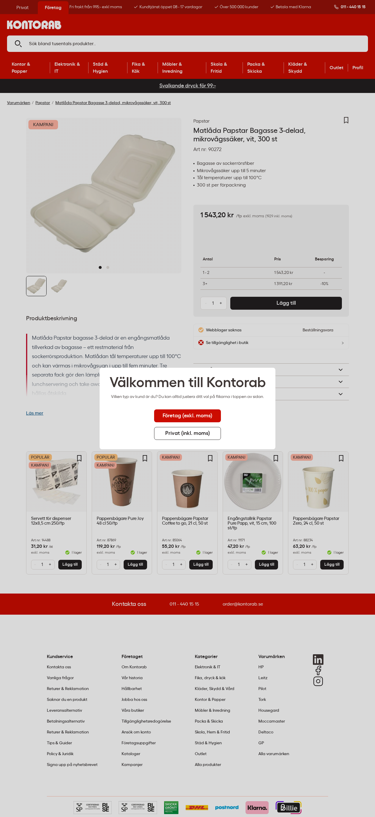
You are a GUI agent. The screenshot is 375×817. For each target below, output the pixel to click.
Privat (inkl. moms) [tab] (187, 433)
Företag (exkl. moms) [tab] (187, 415)
